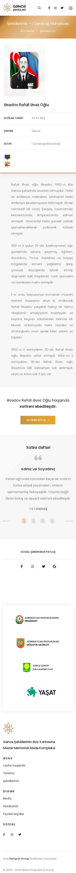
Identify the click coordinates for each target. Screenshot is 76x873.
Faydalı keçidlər (13, 814)
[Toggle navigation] (71, 8)
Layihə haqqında (14, 765)
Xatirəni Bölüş (36, 420)
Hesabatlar (10, 806)
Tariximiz (9, 773)
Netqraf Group (19, 859)
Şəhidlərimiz (11, 781)
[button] (24, 520)
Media (7, 798)
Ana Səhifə (27, 31)
